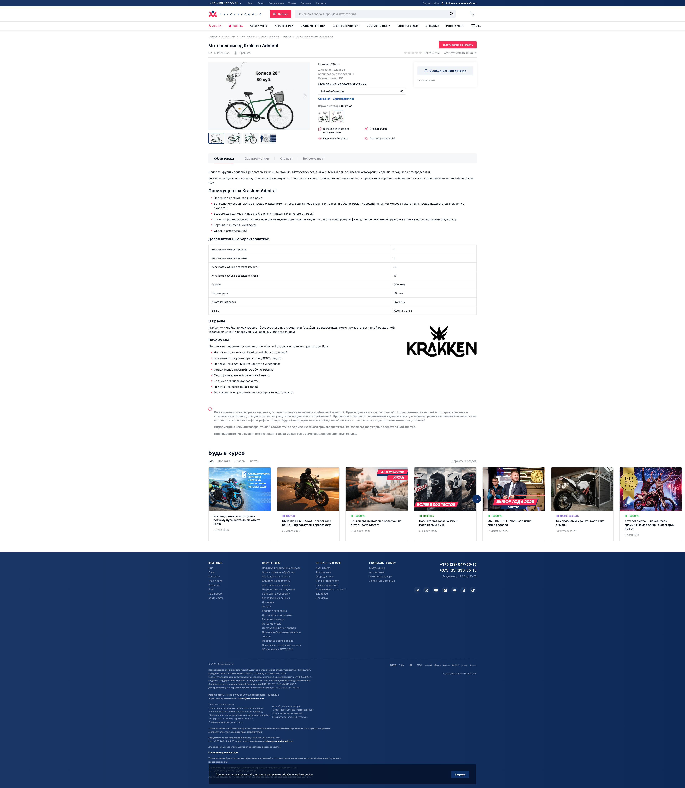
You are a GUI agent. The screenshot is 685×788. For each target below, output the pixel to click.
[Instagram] (445, 590)
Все (211, 461)
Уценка (237, 25)
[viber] (426, 590)
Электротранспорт (346, 25)
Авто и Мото (323, 567)
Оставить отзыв (271, 623)
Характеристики (343, 98)
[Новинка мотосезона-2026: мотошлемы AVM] (445, 504)
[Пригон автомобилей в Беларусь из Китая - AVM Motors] (377, 504)
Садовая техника (313, 25)
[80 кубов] (337, 116)
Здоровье (322, 593)
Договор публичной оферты (279, 627)
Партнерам (215, 593)
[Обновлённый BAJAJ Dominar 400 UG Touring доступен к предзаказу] (308, 504)
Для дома (432, 25)
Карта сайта (215, 597)
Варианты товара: (335, 105)
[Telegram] (417, 590)
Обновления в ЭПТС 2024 (277, 649)
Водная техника (378, 25)
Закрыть (460, 774)
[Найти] (452, 14)
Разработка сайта (451, 673)
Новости (224, 461)
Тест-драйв (215, 580)
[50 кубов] (324, 116)
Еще (478, 25)
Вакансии (214, 585)
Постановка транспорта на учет (281, 644)
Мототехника (377, 567)
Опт (210, 567)
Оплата (266, 606)
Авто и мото (259, 25)
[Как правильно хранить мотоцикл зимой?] (582, 504)
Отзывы (286, 158)
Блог (211, 589)
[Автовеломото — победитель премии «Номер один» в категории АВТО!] (651, 504)
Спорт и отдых (408, 25)
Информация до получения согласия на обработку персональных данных (278, 593)
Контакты (214, 576)
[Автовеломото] (234, 14)
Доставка (268, 602)
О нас (211, 572)
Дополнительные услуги (277, 615)
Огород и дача (325, 576)
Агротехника (284, 25)
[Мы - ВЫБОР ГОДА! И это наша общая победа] (514, 504)
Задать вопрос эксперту (457, 44)
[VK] (454, 590)
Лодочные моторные (382, 580)
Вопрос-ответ (313, 158)
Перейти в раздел (464, 461)
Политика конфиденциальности (281, 567)
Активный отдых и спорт (331, 589)
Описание (324, 98)
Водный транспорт (327, 580)
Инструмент (455, 25)
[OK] (463, 590)
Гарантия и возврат (274, 619)
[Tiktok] (473, 590)
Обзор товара (224, 158)
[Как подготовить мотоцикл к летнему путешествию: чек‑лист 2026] (240, 504)
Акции (216, 25)
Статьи (255, 461)
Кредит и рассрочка (274, 610)
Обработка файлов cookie (277, 640)
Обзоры (240, 461)
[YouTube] (436, 590)
